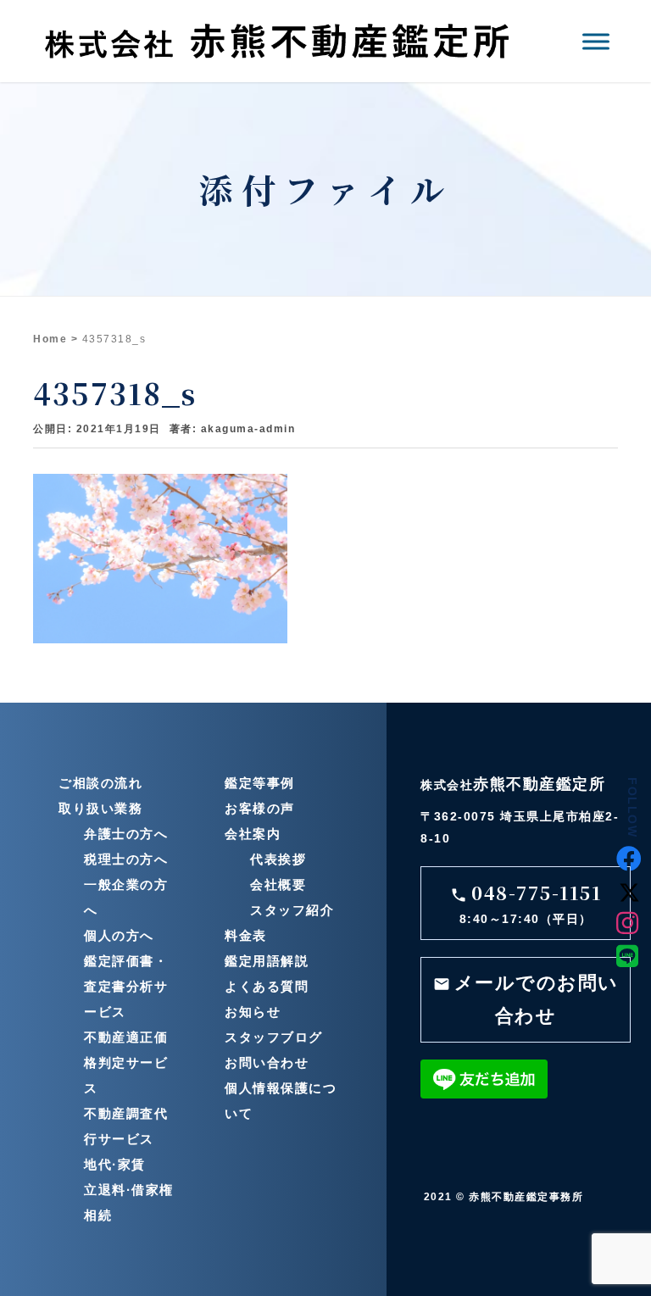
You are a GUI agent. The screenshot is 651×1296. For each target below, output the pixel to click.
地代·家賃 (115, 1164)
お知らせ (253, 1011)
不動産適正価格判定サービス (126, 1062)
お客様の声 (260, 808)
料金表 (246, 935)
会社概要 (278, 884)
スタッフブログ (274, 1037)
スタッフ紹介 (292, 910)
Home (50, 339)
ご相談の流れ (100, 783)
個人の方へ (119, 935)
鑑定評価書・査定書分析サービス (126, 986)
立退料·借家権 (129, 1189)
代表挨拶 (278, 859)
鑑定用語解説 (267, 961)
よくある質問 (267, 986)
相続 (98, 1215)
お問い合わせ (267, 1062)
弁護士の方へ (126, 833)
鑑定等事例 (260, 783)
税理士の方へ (126, 859)
